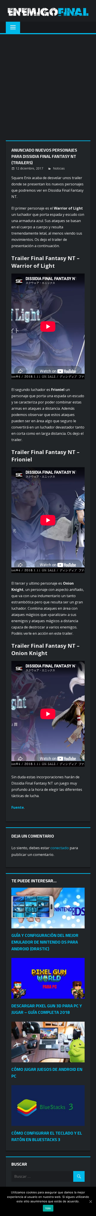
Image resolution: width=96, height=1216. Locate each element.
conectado (59, 847)
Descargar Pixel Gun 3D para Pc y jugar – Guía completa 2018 (46, 1009)
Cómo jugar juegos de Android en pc (46, 1072)
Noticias (59, 168)
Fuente (17, 807)
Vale (48, 1208)
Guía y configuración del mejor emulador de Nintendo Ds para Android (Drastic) (44, 942)
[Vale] (90, 1201)
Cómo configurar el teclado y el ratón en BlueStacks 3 (46, 1136)
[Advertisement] (48, 84)
